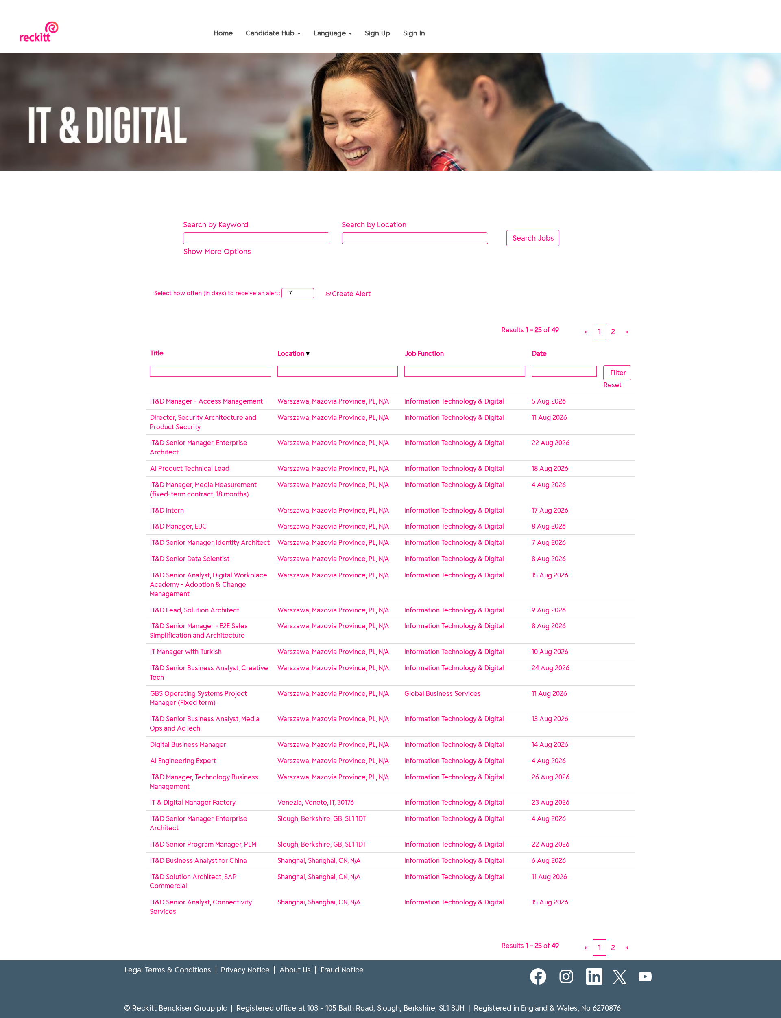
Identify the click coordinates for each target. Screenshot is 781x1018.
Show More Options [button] (217, 251)
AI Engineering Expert (183, 761)
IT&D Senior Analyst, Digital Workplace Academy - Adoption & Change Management (208, 584)
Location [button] (292, 353)
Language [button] (331, 33)
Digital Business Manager (188, 744)
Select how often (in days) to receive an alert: (217, 293)
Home (223, 33)
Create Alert (350, 294)
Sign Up (377, 33)
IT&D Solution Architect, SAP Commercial (193, 881)
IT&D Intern (167, 510)
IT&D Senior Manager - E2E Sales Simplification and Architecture (199, 630)
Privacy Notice (245, 969)
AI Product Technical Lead (189, 468)
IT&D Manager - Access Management (206, 401)
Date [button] (539, 353)
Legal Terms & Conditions (167, 969)
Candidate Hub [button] (271, 33)
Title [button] (157, 353)
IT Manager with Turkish (186, 651)
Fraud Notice (342, 969)
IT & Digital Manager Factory (193, 802)
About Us (295, 969)
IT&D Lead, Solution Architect (194, 610)
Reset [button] (613, 385)
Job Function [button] (424, 353)
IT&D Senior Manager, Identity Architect (210, 542)
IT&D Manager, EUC (178, 526)
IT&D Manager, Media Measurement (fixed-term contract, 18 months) (203, 489)
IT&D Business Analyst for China (198, 860)
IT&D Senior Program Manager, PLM (203, 844)
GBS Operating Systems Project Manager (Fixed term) (198, 698)
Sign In (414, 33)
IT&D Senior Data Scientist (189, 559)
